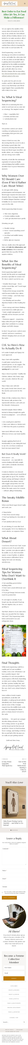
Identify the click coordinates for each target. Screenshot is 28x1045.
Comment (5, 848)
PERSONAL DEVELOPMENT (14, 1007)
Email (4, 878)
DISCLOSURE (19, 1029)
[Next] (23, 807)
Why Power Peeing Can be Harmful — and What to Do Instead (13, 823)
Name (4, 870)
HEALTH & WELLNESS (14, 20)
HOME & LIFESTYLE (14, 998)
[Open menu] (24, 3)
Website (4, 886)
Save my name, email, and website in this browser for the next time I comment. (15, 892)
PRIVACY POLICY (9, 1029)
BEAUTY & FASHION (14, 994)
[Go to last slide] (4, 807)
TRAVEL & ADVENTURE (14, 1012)
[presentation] (14, 802)
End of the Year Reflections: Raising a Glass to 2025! (22, 766)
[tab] (10, 830)
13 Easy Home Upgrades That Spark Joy (7, 763)
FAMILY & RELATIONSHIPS (14, 1003)
